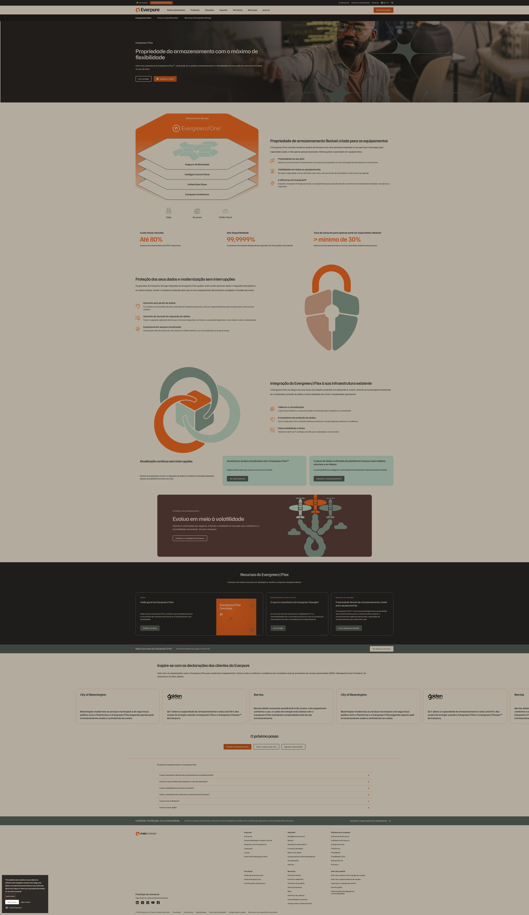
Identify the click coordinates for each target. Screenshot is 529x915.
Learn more (10, 896)
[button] (13, 907)
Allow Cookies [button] (12, 902)
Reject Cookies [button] (25, 902)
